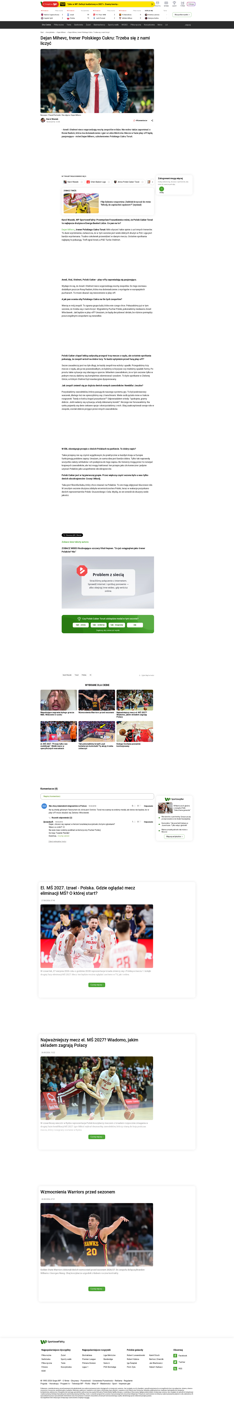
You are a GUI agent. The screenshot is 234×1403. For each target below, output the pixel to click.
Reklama (118, 1381)
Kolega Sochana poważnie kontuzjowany (129, 745)
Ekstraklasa (87, 1355)
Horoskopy (54, 1383)
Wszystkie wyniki (181, 15)
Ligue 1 (85, 1367)
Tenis (69, 25)
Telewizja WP (77, 1383)
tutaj (87, 1397)
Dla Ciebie (46, 25)
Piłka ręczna (136, 25)
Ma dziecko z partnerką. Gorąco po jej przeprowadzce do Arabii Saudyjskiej (176, 818)
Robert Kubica (133, 1359)
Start (42, 32)
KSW (43, 1371)
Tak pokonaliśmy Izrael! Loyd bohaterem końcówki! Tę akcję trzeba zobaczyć (95, 746)
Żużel (88, 25)
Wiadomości (105, 1383)
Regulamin (128, 1381)
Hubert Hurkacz (156, 1367)
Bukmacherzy (99, 25)
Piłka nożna (59, 25)
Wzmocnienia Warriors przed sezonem (96, 712)
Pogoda (43, 1383)
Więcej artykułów (173, 836)
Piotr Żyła (131, 1367)
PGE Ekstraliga (109, 1367)
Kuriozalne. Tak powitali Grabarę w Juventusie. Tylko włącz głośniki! (175, 824)
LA (166, 25)
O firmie (66, 1381)
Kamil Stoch (154, 1355)
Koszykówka (149, 25)
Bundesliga (108, 1359)
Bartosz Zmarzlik (156, 1359)
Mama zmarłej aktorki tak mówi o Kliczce (174, 831)
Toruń (77, 675)
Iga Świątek (132, 1363)
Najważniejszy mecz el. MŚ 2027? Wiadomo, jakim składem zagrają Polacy (132, 714)
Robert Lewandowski (136, 1355)
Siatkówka (78, 25)
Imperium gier (124, 1383)
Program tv (65, 1383)
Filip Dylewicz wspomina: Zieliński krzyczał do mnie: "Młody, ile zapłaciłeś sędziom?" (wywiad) (126, 203)
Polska (84, 675)
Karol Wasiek (52, 119)
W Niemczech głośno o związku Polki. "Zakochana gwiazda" (182, 808)
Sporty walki (113, 25)
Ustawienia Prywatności (103, 1381)
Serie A (106, 1363)
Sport (114, 1383)
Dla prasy (75, 1381)
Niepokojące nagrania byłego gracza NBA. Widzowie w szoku (57, 713)
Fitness (44, 1367)
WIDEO (125, 25)
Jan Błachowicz (156, 1363)
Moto (160, 25)
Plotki (87, 1383)
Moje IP (95, 1383)
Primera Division (89, 1363)
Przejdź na (49, 4)
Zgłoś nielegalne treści (57, 841)
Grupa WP (57, 1381)
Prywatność (86, 1381)
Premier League (89, 1359)
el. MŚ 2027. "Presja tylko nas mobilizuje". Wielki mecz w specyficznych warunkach (54, 746)
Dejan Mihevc (61, 32)
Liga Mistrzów (109, 1355)
